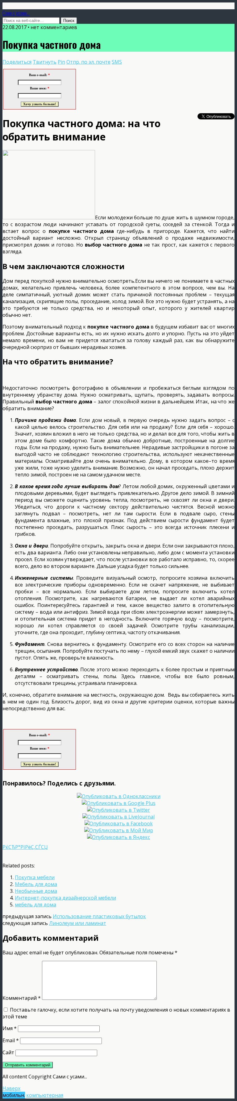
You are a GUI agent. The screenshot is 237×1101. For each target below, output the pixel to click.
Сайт (8, 1052)
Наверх (11, 1088)
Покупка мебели (35, 877)
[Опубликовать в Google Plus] (119, 803)
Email (10, 1040)
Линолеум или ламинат (77, 923)
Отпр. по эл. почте (88, 61)
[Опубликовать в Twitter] (118, 809)
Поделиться (16, 61)
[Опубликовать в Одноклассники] (118, 796)
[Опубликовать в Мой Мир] (118, 830)
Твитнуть (44, 61)
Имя (9, 1028)
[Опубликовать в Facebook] (119, 823)
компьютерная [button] (44, 1095)
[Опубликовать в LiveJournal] (118, 816)
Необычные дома (36, 891)
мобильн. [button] (13, 1095)
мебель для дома (35, 904)
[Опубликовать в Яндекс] (118, 837)
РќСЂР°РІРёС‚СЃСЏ (25, 847)
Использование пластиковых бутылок (99, 916)
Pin (61, 61)
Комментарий (21, 998)
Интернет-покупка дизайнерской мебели (65, 897)
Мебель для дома (36, 884)
